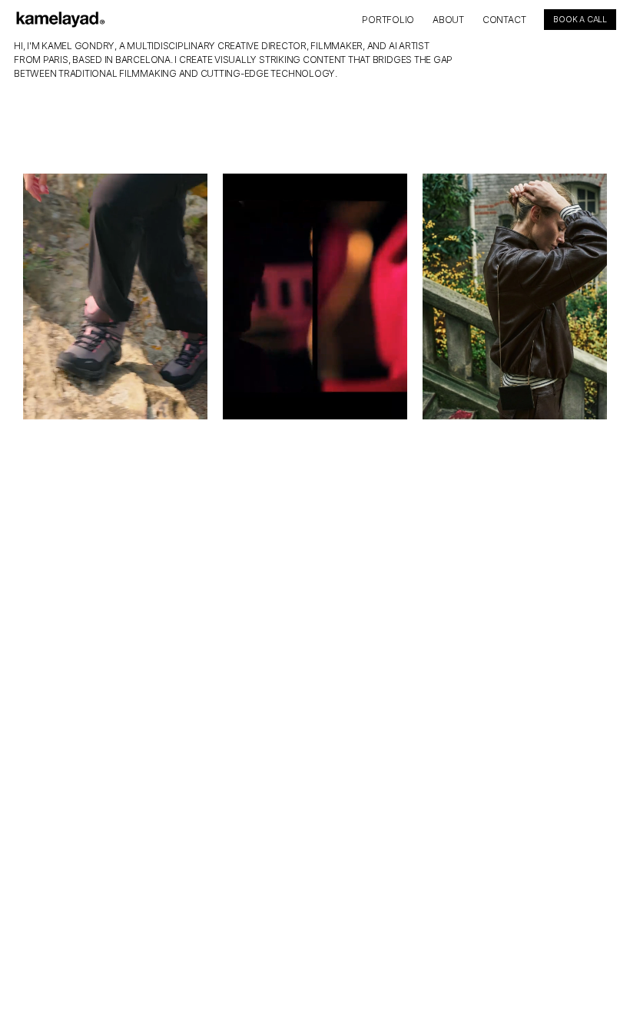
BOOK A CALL (580, 20)
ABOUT (448, 19)
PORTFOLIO (388, 19)
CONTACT (504, 19)
